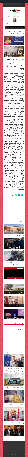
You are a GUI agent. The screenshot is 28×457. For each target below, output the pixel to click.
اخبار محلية (18, 32)
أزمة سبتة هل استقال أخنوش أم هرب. (16, 250)
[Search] (5, 4)
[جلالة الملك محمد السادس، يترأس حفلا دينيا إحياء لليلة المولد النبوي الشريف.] (14, 403)
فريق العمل (21, 448)
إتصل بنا (12, 450)
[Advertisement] (14, 339)
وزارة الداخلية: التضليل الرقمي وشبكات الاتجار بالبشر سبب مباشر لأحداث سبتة (15, 263)
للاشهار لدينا (12, 448)
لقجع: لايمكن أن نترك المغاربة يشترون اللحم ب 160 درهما (14, 353)
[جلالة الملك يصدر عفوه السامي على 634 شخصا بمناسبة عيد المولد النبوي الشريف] (14, 420)
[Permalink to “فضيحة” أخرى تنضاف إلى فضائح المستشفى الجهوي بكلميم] (14, 234)
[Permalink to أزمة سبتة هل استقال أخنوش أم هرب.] (14, 248)
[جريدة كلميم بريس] (15, 12)
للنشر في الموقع (20, 450)
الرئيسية (21, 446)
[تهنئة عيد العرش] (14, 45)
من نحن (12, 446)
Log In (26, 1)
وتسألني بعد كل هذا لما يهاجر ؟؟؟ (15, 278)
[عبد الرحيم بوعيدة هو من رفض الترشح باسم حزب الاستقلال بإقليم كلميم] (14, 436)
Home (21, 32)
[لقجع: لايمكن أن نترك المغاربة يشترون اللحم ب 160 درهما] (14, 367)
